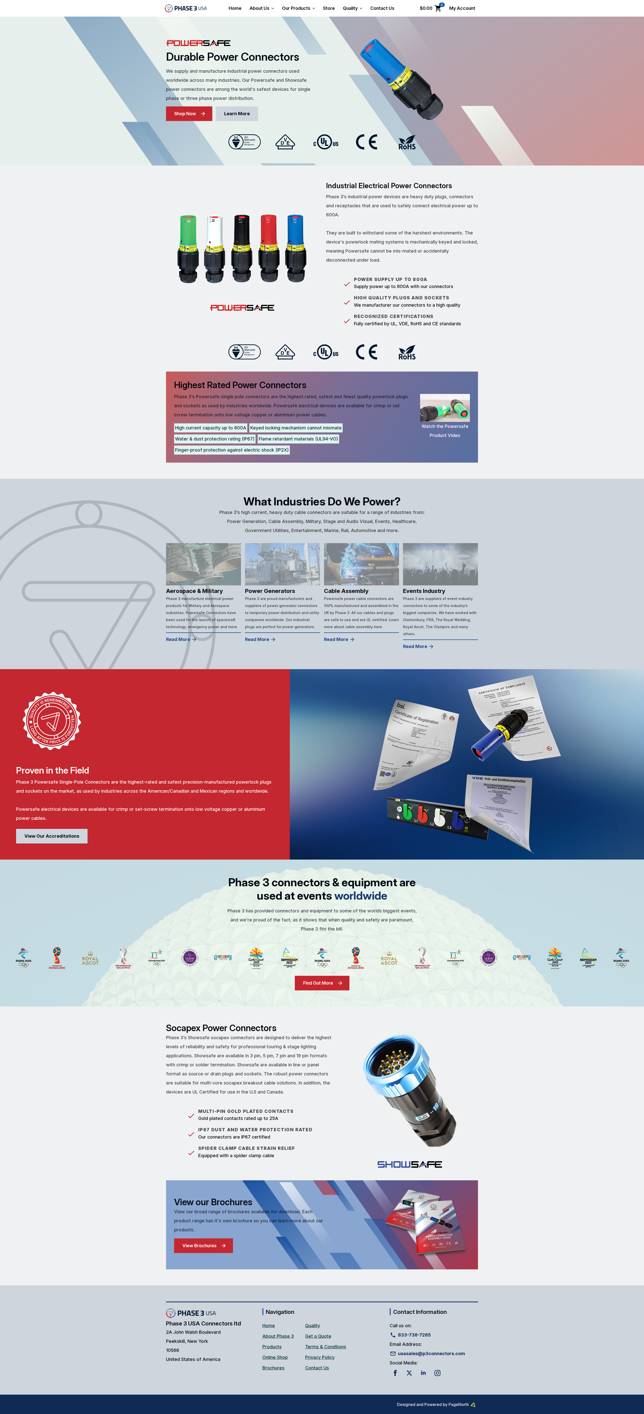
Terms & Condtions (325, 1346)
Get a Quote (318, 1336)
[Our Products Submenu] (314, 8)
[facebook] (395, 1373)
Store (329, 8)
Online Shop (275, 1357)
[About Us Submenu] (273, 8)
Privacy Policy (320, 1357)
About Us (259, 8)
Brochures (273, 1367)
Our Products (296, 8)
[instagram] (437, 1373)
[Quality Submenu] (362, 8)
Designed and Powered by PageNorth (433, 1404)
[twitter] (409, 1373)
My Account (462, 8)
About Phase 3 (278, 1336)
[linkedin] (423, 1373)
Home (235, 8)
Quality (350, 8)
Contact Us (382, 8)
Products (272, 1346)
